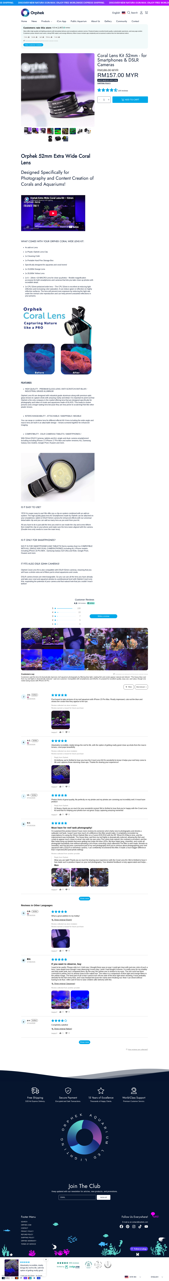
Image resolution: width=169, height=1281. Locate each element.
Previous (23, 90)
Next (92, 90)
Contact (24, 1228)
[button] (133, 12)
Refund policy (27, 1234)
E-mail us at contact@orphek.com (135, 1222)
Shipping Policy (104, 83)
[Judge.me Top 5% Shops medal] (108, 1264)
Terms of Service (28, 1244)
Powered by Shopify (20, 1275)
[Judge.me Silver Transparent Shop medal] (98, 1264)
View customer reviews (33, 45)
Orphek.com (26, 1225)
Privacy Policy (27, 1231)
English (116, 13)
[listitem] (31, 638)
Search (24, 1222)
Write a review (103, 616)
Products (45, 21)
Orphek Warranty (28, 1241)
